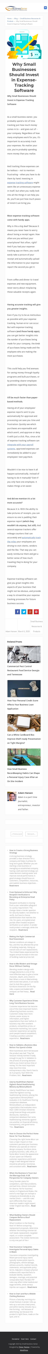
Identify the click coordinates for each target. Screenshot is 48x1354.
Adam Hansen (11, 631)
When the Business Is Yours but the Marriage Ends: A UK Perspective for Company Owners (24, 1175)
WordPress (24, 1350)
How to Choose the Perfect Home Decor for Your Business (24, 1134)
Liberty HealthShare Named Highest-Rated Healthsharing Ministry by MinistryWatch (22, 1084)
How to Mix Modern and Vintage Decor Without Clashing (23, 964)
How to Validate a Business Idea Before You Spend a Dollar (23, 1046)
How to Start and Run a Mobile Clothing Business (22, 1294)
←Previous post (16, 834)
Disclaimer (15, 1339)
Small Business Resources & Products (37, 626)
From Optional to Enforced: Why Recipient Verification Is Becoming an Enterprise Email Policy (23, 896)
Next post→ (31, 834)
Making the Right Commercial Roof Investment (22, 937)
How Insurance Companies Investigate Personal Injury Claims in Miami (23, 1249)
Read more (14, 885)
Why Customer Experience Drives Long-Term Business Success (23, 1001)
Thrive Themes (24, 1347)
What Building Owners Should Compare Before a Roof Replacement (22, 1217)
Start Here (25, 1339)
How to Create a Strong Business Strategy (23, 851)
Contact (33, 1339)
